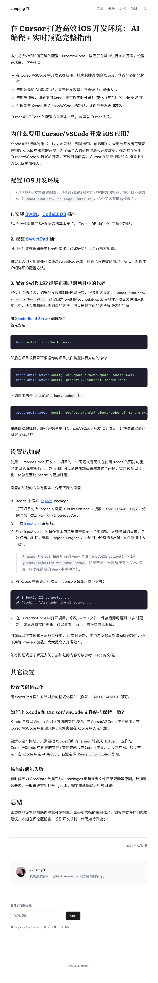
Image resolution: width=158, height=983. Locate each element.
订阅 (73, 916)
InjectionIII (32, 523)
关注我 (52, 927)
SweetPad (37, 238)
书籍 (111, 9)
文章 (100, 9)
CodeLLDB (54, 213)
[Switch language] (145, 8)
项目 (134, 9)
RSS (67, 927)
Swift (31, 213)
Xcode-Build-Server (32, 318)
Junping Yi (19, 8)
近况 (122, 9)
